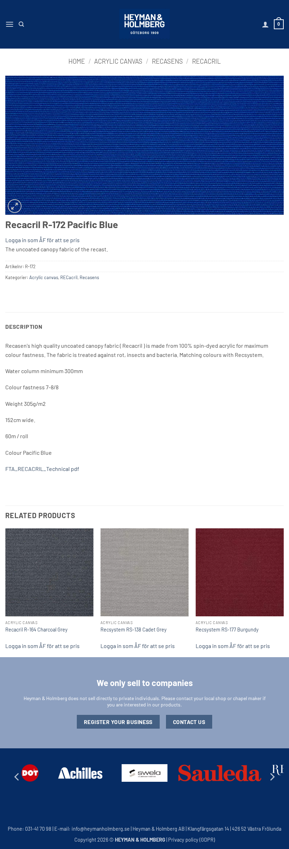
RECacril (206, 61)
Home (76, 61)
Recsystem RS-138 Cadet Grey (133, 630)
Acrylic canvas (118, 61)
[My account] (265, 24)
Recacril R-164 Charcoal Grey (36, 630)
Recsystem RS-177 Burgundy (227, 630)
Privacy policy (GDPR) (191, 840)
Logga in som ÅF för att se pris (42, 240)
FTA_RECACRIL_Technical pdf (42, 468)
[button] (9, 24)
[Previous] (5, 592)
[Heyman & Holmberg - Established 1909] (144, 24)
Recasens (167, 61)
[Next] (283, 592)
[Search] (21, 24)
